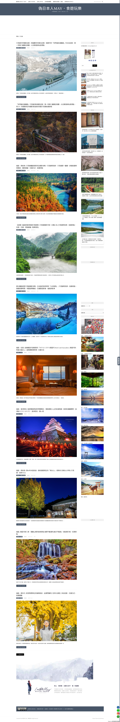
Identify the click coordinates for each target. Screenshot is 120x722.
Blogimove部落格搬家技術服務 (113, 721)
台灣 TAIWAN (31, 1)
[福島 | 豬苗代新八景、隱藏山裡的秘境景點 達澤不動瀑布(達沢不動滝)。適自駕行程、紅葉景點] (46, 559)
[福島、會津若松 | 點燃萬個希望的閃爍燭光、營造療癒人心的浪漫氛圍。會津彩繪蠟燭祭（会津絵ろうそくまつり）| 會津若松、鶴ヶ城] (46, 436)
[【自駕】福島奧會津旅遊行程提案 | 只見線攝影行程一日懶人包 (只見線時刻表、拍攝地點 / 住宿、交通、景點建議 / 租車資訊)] (46, 252)
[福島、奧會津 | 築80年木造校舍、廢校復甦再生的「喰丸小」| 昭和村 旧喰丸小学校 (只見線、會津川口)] (46, 498)
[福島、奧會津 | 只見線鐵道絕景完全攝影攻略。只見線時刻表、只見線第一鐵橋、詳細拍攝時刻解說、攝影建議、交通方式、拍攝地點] (46, 192)
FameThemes (101, 718)
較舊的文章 (21, 654)
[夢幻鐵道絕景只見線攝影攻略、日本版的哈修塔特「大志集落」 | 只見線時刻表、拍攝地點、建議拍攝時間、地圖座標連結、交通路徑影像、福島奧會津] (46, 313)
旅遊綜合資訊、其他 (58, 1)
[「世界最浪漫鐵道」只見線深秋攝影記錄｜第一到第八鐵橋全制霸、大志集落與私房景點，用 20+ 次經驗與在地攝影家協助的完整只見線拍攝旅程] (46, 132)
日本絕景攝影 (48, 1)
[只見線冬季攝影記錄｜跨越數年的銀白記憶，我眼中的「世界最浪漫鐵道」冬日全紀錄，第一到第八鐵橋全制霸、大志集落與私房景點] (46, 70)
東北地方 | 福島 (19, 352)
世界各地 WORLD (69, 1)
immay (28, 47)
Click (119, 361)
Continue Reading (21, 96)
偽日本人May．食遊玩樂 (60, 8)
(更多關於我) (79, 692)
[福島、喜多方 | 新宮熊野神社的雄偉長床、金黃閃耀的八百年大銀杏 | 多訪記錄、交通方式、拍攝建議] (46, 620)
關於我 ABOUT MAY (21, 1)
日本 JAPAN (40, 1)
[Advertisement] (60, 25)
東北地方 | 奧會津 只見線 (21, 47)
